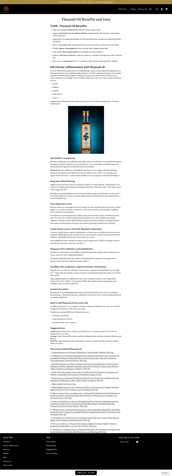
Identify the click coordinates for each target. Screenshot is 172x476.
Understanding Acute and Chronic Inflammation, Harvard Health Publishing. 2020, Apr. (83, 352)
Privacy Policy (51, 442)
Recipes (6, 453)
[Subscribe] (137, 442)
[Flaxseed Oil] (86, 130)
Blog (4, 457)
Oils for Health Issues (10, 446)
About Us (6, 449)
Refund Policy (51, 446)
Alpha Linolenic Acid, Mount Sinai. (64, 384)
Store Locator (8, 465)
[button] (157, 9)
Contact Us (7, 461)
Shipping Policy (51, 449)
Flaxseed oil (54, 170)
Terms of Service (52, 453)
